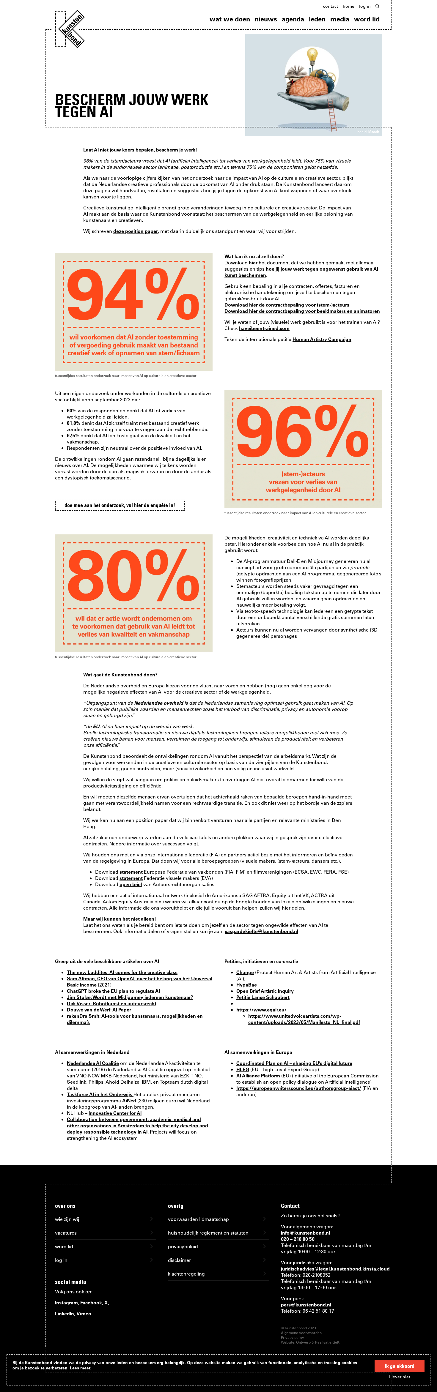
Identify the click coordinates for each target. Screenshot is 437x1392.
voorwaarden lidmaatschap (198, 1219)
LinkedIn (64, 1313)
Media (339, 19)
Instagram (66, 1302)
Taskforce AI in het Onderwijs (100, 1094)
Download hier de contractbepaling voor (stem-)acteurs (286, 305)
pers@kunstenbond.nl (306, 1304)
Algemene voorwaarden (301, 1332)
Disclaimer (179, 1260)
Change (245, 972)
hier (253, 262)
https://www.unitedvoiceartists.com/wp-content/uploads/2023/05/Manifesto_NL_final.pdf (304, 1019)
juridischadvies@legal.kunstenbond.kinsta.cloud (335, 1268)
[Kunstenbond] (70, 29)
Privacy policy (292, 1337)
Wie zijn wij (67, 1219)
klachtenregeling (186, 1274)
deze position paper (135, 231)
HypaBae (246, 984)
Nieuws (266, 19)
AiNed (129, 1100)
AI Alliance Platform (258, 1075)
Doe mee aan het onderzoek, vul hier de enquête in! (120, 505)
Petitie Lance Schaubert (263, 997)
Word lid (367, 19)
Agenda (293, 19)
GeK (335, 1342)
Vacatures (66, 1233)
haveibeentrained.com (264, 328)
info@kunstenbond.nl (305, 1233)
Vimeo (83, 1313)
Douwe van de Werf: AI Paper (99, 1009)
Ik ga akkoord (399, 1366)
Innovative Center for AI (115, 1113)
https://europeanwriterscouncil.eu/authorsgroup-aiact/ (298, 1088)
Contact (330, 6)
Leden (317, 19)
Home (348, 6)
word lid (64, 1246)
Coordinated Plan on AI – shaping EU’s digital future (294, 1063)
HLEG (242, 1069)
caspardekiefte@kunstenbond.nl (261, 931)
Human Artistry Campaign (322, 339)
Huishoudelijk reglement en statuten (208, 1233)
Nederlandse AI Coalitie (93, 1063)
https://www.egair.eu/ (261, 1009)
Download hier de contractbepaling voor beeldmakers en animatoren (302, 311)
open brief (131, 884)
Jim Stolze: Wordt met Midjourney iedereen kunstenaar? (130, 997)
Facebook (91, 1302)
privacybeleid (183, 1246)
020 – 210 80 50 (298, 1239)
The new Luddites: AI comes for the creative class (122, 972)
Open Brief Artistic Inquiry (265, 991)
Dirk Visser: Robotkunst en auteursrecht (111, 1003)
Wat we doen (230, 19)
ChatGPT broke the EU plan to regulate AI (113, 991)
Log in (365, 6)
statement (131, 872)
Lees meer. (80, 1368)
